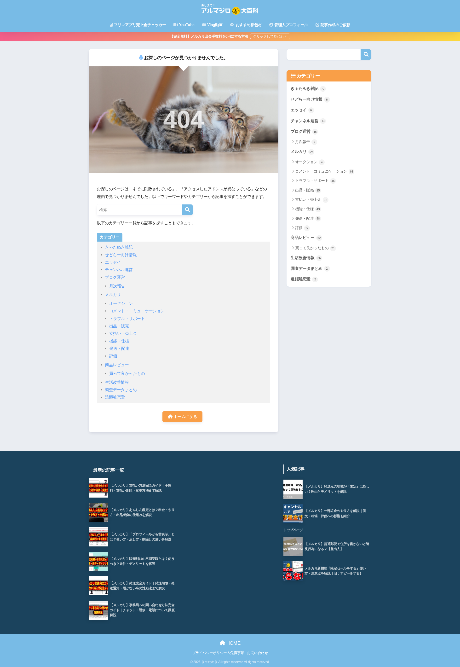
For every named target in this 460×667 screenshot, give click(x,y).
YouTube (186, 25)
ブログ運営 (115, 277)
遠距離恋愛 (115, 397)
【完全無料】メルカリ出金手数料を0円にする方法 (209, 36)
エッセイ (113, 262)
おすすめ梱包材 (248, 25)
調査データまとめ (121, 390)
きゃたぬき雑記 (119, 247)
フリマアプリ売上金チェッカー (139, 25)
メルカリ (113, 294)
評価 (113, 356)
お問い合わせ (257, 653)
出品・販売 (119, 326)
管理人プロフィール (291, 25)
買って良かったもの (127, 373)
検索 (366, 54)
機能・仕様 (119, 341)
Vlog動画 (214, 25)
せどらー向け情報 (121, 255)
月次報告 (117, 286)
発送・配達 (119, 348)
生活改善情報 (117, 382)
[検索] (187, 209)
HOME (232, 643)
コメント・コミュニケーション (137, 311)
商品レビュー (117, 365)
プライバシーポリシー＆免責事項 (218, 653)
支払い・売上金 (123, 333)
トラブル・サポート (127, 318)
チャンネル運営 (119, 269)
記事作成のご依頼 (335, 25)
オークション (121, 303)
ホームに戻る (184, 416)
